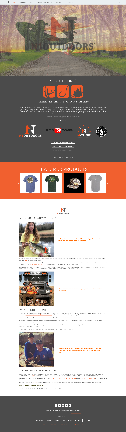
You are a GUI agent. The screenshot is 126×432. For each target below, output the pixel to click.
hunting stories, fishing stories (44, 380)
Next (108, 183)
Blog (30, 2)
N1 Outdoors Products (44, 2)
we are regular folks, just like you (38, 264)
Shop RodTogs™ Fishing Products (63, 146)
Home (14, 2)
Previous (18, 183)
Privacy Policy (70, 424)
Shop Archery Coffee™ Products (63, 154)
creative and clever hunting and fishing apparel (64, 378)
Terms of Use (80, 424)
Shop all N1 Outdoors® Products (63, 142)
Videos (69, 2)
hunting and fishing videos (88, 378)
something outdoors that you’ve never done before (39, 315)
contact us (31, 375)
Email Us (87, 420)
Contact (59, 2)
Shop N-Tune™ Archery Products (63, 150)
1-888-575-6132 (76, 413)
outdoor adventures (59, 380)
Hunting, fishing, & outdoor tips (63, 158)
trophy (25, 260)
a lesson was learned (67, 317)
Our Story (22, 2)
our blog (35, 382)
